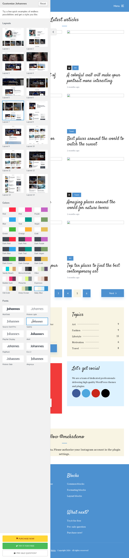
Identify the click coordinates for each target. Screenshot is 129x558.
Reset (43, 3)
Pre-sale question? (26, 553)
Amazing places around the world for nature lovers (91, 205)
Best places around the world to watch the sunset (95, 141)
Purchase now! (74, 532)
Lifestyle (76, 336)
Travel (71, 131)
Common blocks (75, 483)
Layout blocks (74, 495)
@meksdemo (72, 437)
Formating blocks (76, 489)
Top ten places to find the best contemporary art (93, 268)
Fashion (76, 330)
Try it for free (74, 520)
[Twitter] (86, 393)
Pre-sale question (76, 526)
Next (111, 293)
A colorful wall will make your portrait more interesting (93, 78)
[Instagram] (105, 393)
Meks (53, 550)
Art (75, 68)
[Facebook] (76, 393)
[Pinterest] (96, 393)
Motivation (78, 342)
